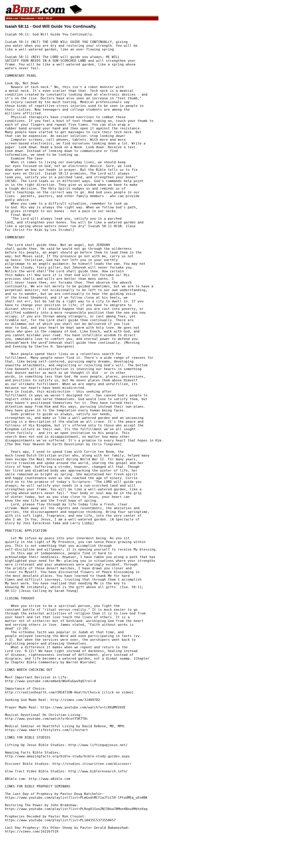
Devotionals (28, 18)
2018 (40, 18)
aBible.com (12, 18)
